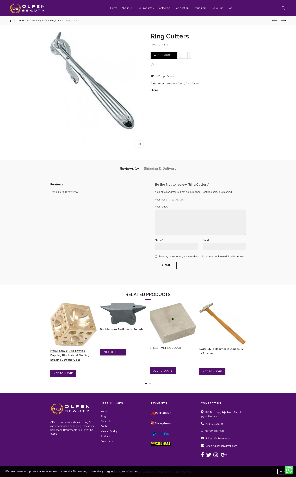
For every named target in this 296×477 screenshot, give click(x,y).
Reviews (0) (129, 168)
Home (114, 8)
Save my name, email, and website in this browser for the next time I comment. (202, 256)
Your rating (162, 199)
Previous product (275, 20)
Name (159, 240)
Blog (229, 8)
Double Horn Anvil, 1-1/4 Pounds (121, 329)
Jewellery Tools (39, 20)
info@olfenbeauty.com (218, 438)
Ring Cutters (56, 20)
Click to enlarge (139, 144)
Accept (284, 471)
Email (207, 240)
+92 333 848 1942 (214, 431)
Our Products (144, 8)
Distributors (199, 8)
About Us (127, 8)
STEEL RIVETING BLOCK (165, 348)
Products (105, 436)
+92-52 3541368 (215, 423)
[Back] (12, 20)
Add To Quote (163, 55)
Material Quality (109, 431)
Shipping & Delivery (160, 168)
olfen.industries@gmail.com (221, 446)
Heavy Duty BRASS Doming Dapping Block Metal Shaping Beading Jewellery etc (69, 355)
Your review (162, 206)
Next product (283, 20)
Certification (182, 8)
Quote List (217, 8)
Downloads (107, 441)
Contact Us (163, 8)
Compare (160, 64)
